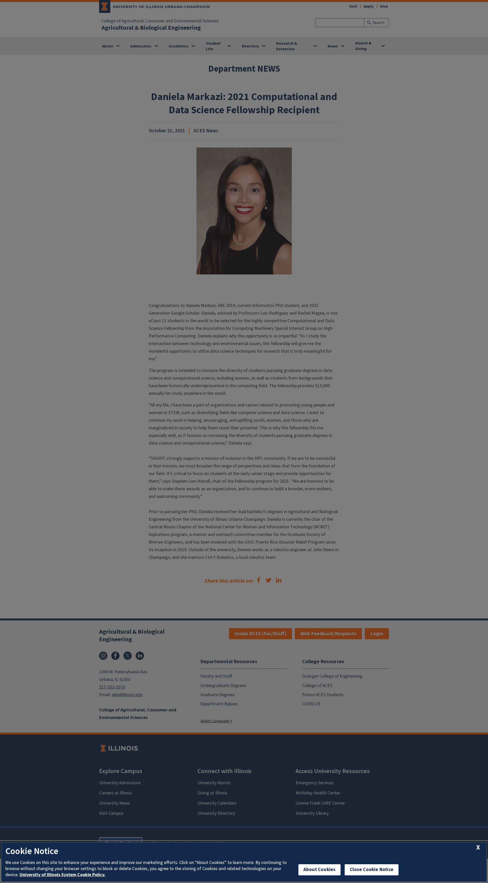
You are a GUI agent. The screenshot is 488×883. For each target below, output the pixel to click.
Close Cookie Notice (371, 869)
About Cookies (319, 869)
